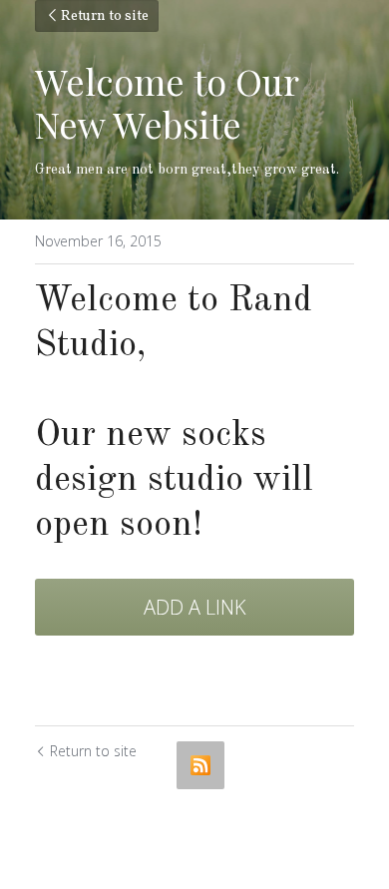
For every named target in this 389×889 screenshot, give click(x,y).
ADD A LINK (195, 607)
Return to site (105, 16)
